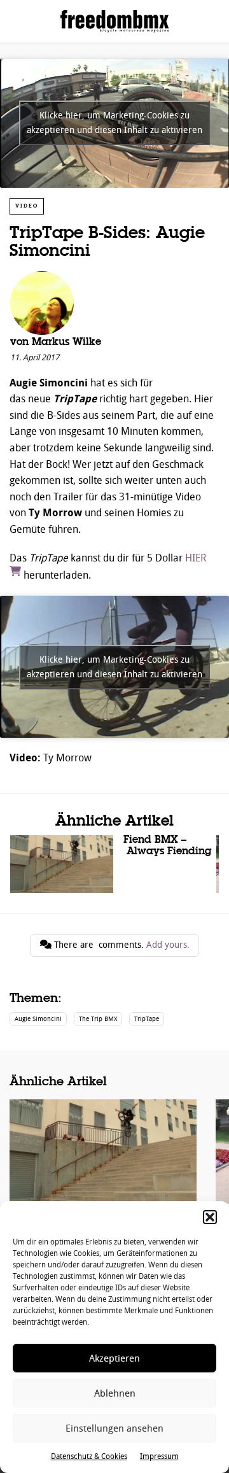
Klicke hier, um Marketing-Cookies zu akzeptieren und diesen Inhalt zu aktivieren (114, 123)
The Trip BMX (98, 1018)
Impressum (159, 1456)
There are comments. (121, 945)
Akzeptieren (114, 1358)
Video (26, 206)
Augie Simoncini (38, 1018)
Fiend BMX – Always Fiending (113, 864)
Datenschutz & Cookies (89, 1456)
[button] (210, 1217)
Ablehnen (114, 1393)
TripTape (146, 1018)
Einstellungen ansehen (114, 1428)
